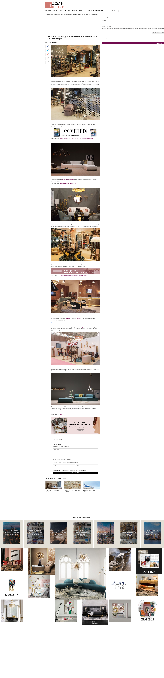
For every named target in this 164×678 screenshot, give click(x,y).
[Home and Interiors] (63, 4)
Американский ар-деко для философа (68, 183)
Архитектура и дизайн (76, 10)
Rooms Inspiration (99, 10)
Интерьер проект (57, 14)
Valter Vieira (54, 42)
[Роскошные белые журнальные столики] (72, 486)
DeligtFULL (83, 327)
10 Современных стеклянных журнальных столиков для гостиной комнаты (75, 414)
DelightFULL (64, 179)
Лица (85, 10)
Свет (84, 14)
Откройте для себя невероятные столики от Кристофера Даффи (73, 275)
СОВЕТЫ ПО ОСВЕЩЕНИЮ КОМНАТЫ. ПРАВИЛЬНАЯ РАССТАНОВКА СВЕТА (76, 138)
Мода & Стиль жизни (65, 10)
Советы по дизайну (89, 14)
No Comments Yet (58, 439)
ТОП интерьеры (96, 14)
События (90, 10)
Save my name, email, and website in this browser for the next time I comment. (69, 470)
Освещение (66, 14)
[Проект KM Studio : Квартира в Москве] (53, 486)
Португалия (70, 14)
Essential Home (71, 179)
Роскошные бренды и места (51, 10)
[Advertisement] (72, 27)
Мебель (62, 14)
